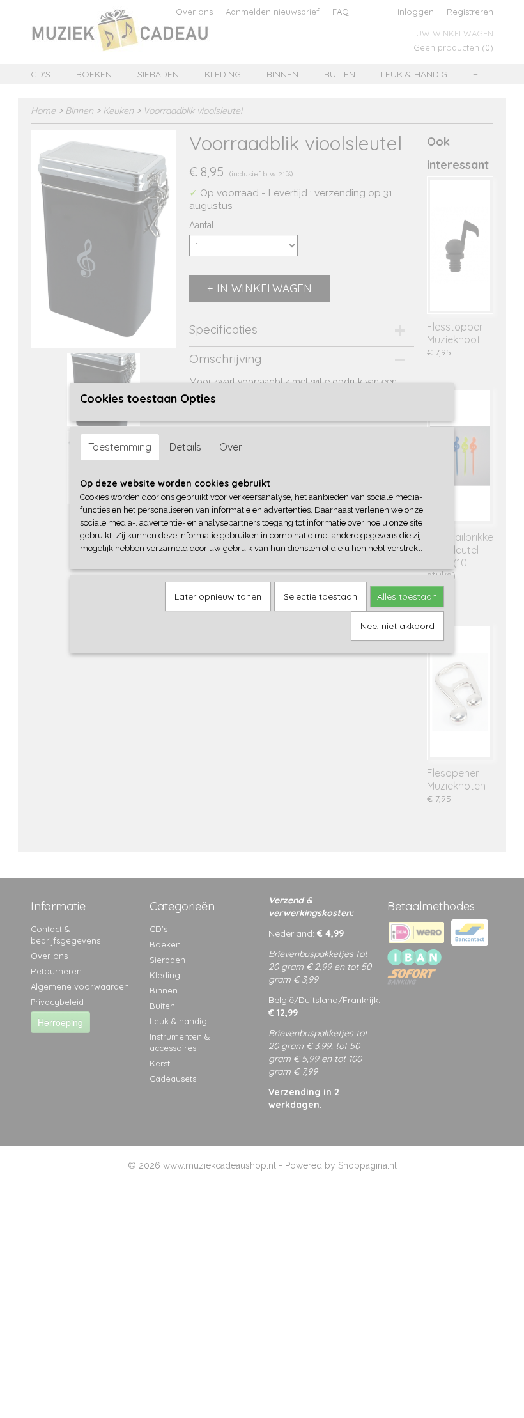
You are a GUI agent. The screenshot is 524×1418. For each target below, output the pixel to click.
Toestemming (119, 446)
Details (185, 446)
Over (230, 446)
